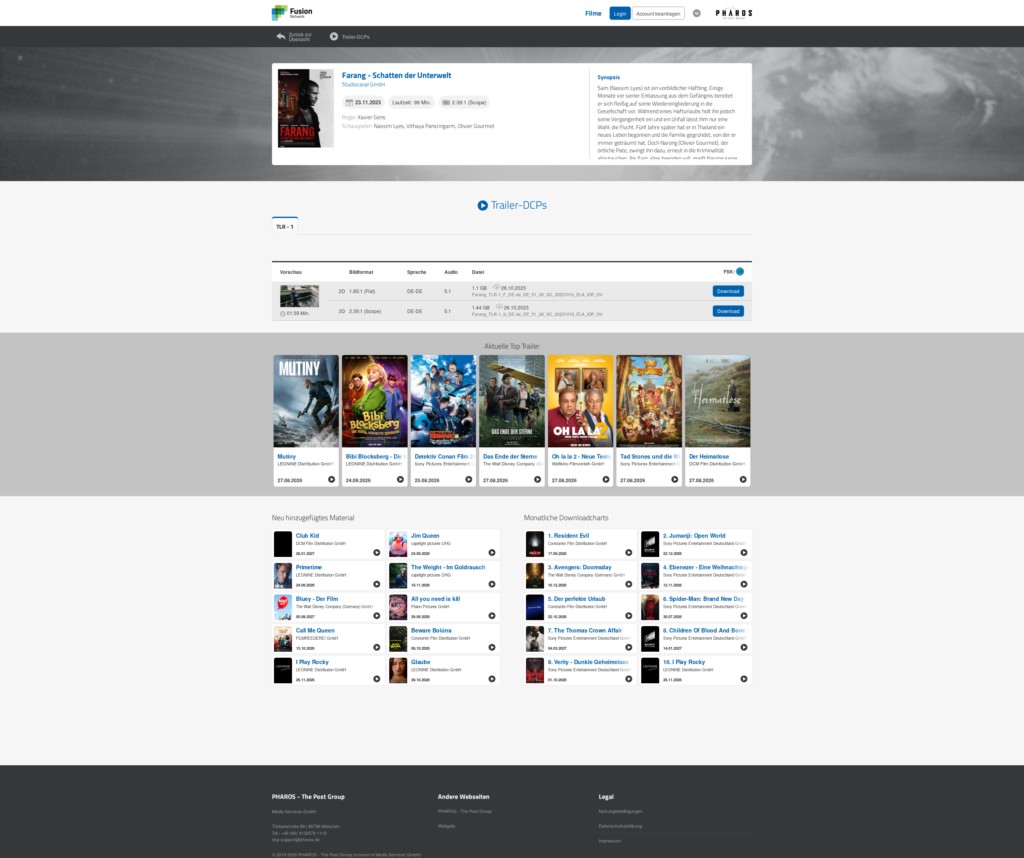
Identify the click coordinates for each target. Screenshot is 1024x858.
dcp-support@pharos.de (296, 839)
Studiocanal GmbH (363, 84)
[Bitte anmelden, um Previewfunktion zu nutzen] (299, 296)
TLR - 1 (285, 226)
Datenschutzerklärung (620, 825)
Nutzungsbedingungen (620, 811)
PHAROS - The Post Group (465, 811)
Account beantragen (658, 13)
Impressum (610, 840)
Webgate (446, 825)
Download (728, 290)
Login (620, 13)
